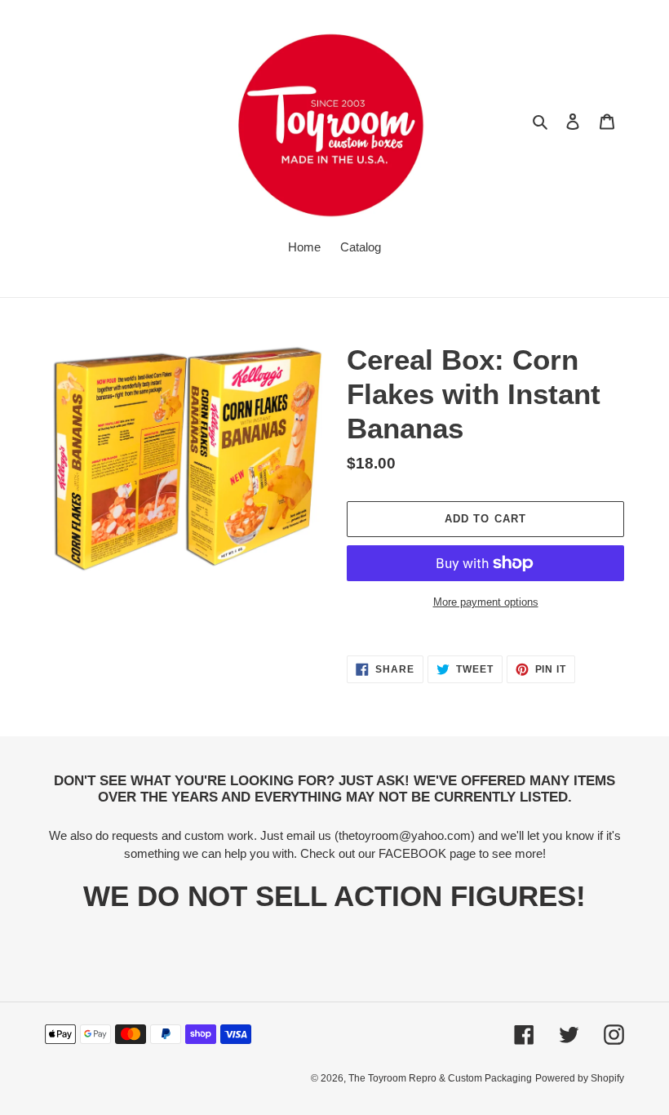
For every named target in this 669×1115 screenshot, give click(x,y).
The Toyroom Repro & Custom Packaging (440, 1078)
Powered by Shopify (579, 1078)
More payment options (485, 602)
